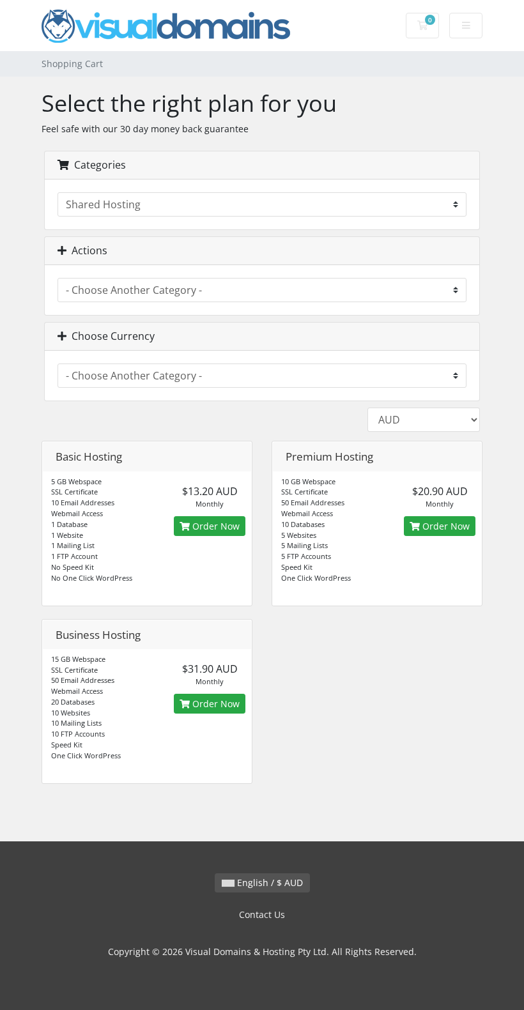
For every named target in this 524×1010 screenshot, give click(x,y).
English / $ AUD (269, 882)
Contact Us (262, 914)
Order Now (215, 526)
